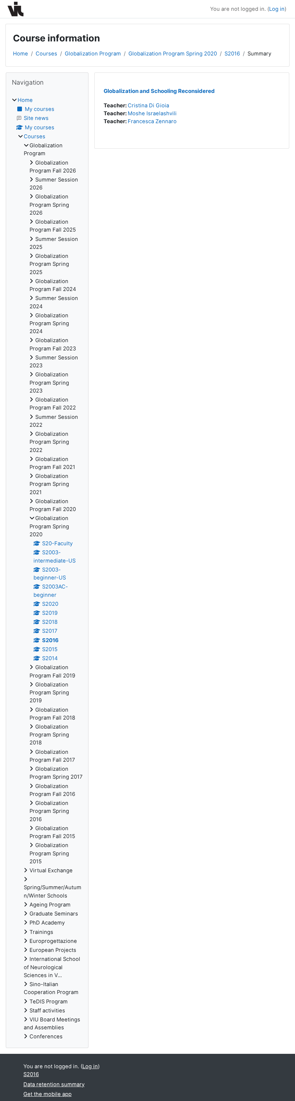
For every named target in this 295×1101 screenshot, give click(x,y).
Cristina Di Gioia (148, 105)
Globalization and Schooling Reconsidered (159, 91)
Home (20, 53)
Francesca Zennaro (152, 121)
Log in (277, 9)
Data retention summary (54, 1084)
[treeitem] (47, 568)
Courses (46, 53)
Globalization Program (93, 53)
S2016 (232, 53)
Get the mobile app (47, 1094)
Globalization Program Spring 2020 (172, 53)
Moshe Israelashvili (152, 113)
